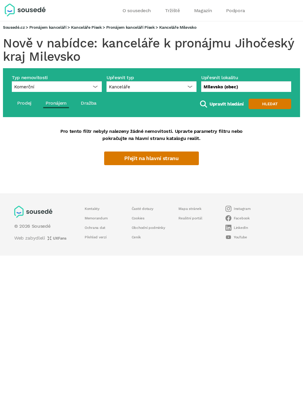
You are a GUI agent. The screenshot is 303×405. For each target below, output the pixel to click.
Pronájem (56, 103)
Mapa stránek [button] (189, 209)
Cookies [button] (138, 218)
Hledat (270, 104)
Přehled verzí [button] (96, 237)
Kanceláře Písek (86, 27)
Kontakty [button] (92, 209)
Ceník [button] (136, 237)
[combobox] (246, 86)
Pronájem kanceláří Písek (130, 27)
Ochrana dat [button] (95, 228)
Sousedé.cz (14, 27)
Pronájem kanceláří (48, 27)
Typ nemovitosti (30, 77)
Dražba (88, 103)
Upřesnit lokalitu (219, 77)
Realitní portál (190, 218)
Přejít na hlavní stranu (151, 158)
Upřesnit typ (120, 77)
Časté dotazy (143, 209)
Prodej (24, 103)
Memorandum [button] (96, 218)
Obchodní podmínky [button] (148, 228)
